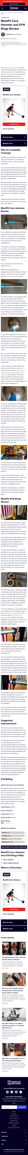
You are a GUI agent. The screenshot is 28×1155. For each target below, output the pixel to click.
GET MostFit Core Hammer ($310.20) (14, 847)
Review (5, 12)
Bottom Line (8, 143)
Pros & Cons (8, 137)
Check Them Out (14, 4)
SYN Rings (9, 74)
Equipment (4, 1136)
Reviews (4, 1132)
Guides (3, 1140)
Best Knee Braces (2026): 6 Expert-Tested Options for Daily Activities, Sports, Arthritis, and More (13, 990)
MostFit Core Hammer (10, 68)
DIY (2, 1144)
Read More (5, 968)
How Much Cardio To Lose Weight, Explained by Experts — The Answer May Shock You (13, 1026)
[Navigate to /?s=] (2, 8)
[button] (1, 3)
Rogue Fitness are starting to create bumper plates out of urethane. (13, 372)
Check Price (14, 124)
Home (2, 12)
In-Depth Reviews (5, 17)
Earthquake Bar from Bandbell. (12, 613)
